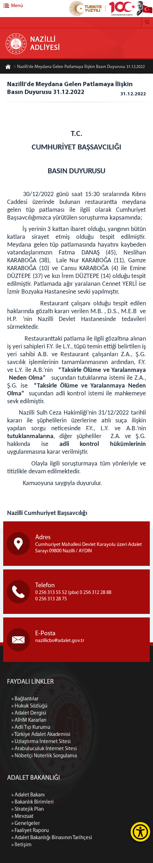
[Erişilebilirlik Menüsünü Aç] (140, 832)
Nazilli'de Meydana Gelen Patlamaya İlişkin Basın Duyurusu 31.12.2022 (81, 67)
